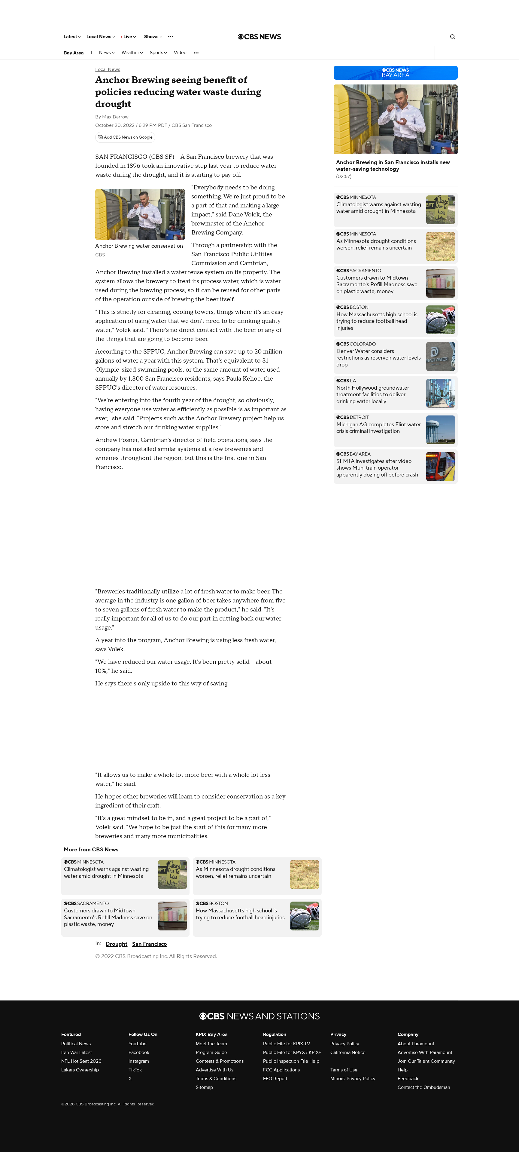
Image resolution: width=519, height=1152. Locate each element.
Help (403, 1070)
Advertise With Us (214, 1070)
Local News (99, 36)
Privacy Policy (344, 1043)
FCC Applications (281, 1070)
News (105, 53)
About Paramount (416, 1043)
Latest (71, 36)
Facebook (139, 1052)
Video (180, 53)
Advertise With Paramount (425, 1052)
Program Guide (211, 1052)
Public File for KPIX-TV (286, 1043)
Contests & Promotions (220, 1061)
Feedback (408, 1078)
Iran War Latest (76, 1052)
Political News (76, 1043)
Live (128, 37)
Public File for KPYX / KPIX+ (292, 1052)
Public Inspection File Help (291, 1061)
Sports (157, 53)
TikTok (135, 1070)
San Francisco (149, 944)
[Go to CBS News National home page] (259, 37)
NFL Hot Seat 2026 (81, 1061)
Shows (152, 36)
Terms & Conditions (216, 1078)
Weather (131, 53)
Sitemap (204, 1087)
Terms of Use (343, 1070)
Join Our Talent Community (426, 1061)
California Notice (348, 1052)
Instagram (139, 1061)
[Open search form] (452, 36)
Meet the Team (211, 1043)
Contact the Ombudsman (424, 1087)
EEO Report (275, 1078)
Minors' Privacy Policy (352, 1078)
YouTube (138, 1043)
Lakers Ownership (80, 1070)
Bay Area (74, 53)
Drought (116, 944)
